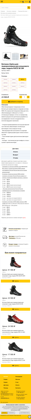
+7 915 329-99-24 (20, 398)
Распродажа (19, 376)
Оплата (17, 385)
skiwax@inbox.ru (5, 398)
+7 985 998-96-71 (20, 392)
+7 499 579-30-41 (20, 395)
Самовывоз (12, 238)
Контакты (18, 388)
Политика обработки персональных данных (19, 409)
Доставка (11, 236)
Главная (3, 11)
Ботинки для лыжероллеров (8, 13)
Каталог (6, 376)
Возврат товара (13, 244)
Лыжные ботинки (22, 11)
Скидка (5, 379)
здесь (24, 217)
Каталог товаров (11, 11)
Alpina (7, 73)
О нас (17, 382)
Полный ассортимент (15, 228)
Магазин (18, 379)
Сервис (5, 382)
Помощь (6, 388)
